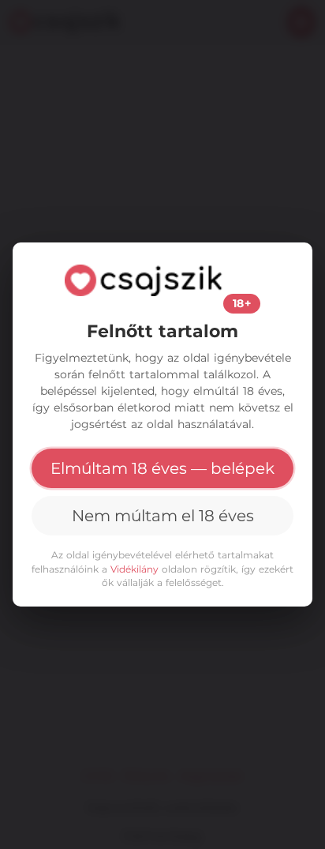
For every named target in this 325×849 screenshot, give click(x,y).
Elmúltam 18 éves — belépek (162, 468)
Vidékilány (134, 569)
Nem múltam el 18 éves (163, 515)
